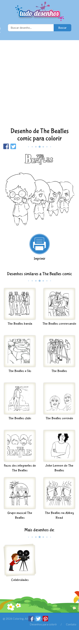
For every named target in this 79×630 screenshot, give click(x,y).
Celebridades (20, 580)
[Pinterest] (45, 620)
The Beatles (59, 371)
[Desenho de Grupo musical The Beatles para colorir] (20, 493)
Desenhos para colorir (43, 624)
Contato (71, 624)
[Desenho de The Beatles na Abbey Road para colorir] (59, 493)
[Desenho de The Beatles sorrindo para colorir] (59, 398)
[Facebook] (31, 620)
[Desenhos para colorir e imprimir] (39, 11)
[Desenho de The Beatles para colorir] (59, 351)
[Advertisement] (39, 84)
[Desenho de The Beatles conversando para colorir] (59, 304)
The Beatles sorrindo (59, 418)
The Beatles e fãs (19, 371)
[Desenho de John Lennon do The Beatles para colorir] (59, 445)
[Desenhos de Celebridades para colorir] (20, 560)
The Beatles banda (20, 324)
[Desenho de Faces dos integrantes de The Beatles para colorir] (20, 445)
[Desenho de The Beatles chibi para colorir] (20, 398)
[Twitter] (38, 620)
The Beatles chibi (19, 418)
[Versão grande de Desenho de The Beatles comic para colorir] (39, 189)
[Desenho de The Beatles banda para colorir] (20, 304)
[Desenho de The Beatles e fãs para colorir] (20, 351)
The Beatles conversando (59, 324)
